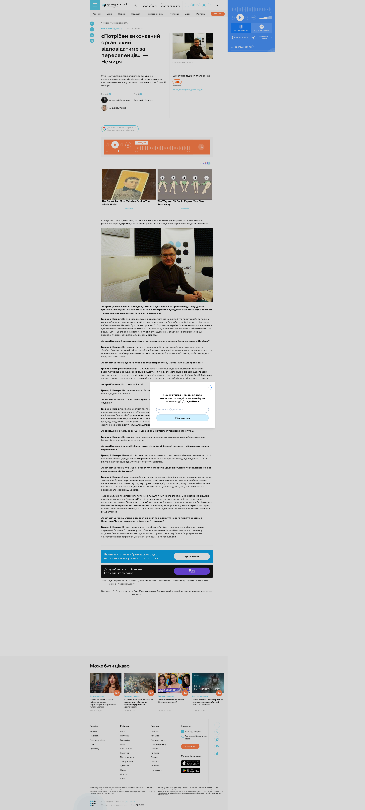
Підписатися (182, 417)
